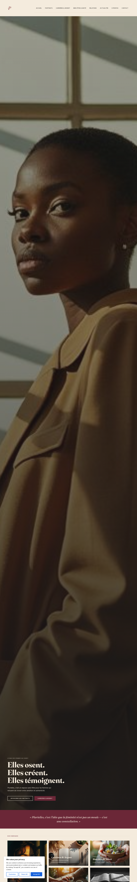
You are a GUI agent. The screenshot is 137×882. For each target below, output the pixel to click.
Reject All (24, 874)
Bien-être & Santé (79, 8)
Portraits (49, 8)
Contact (125, 8)
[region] (24, 867)
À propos (115, 8)
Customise (12, 874)
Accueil (39, 8)
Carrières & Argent (63, 8)
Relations (93, 8)
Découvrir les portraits (20, 798)
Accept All (36, 874)
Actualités (104, 8)
